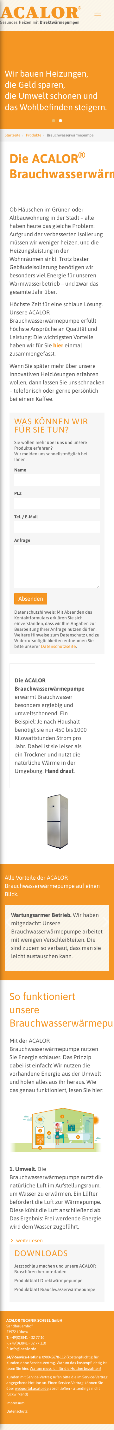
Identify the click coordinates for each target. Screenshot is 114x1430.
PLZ (18, 493)
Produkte (33, 135)
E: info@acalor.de (21, 1349)
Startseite (12, 135)
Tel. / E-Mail (26, 516)
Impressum (15, 1403)
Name (20, 469)
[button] (8, 922)
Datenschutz (17, 1411)
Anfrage (22, 540)
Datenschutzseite (58, 646)
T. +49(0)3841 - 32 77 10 (25, 1337)
